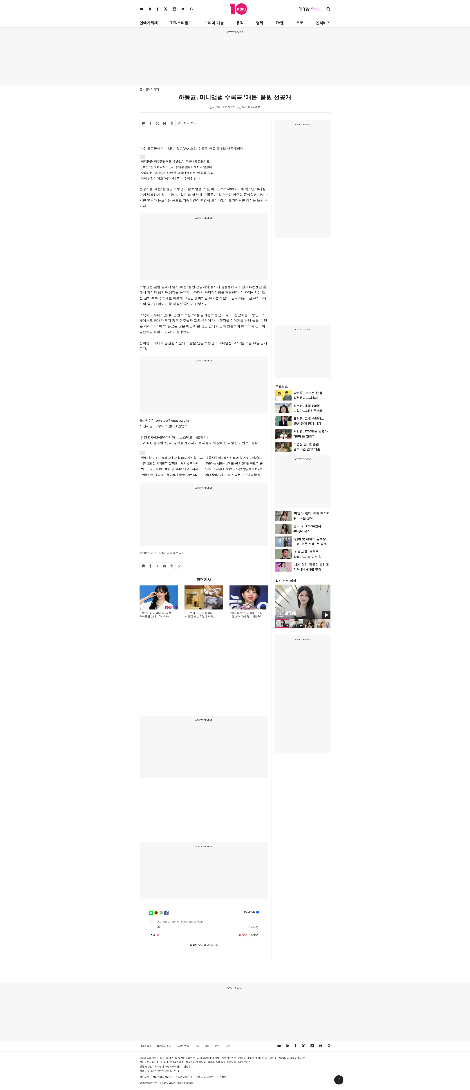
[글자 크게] (186, 123)
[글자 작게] (193, 123)
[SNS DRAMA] (150, 437)
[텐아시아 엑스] (165, 8)
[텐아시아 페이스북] (157, 8)
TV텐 (280, 23)
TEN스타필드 (181, 23)
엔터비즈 (323, 23)
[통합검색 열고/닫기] (328, 9)
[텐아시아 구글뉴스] (191, 8)
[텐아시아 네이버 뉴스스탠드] (183, 8)
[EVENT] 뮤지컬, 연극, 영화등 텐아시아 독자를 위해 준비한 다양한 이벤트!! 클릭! (199, 443)
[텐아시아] (238, 9)
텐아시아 (158, 1082)
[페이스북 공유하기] (150, 123)
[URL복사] (179, 123)
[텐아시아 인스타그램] (174, 8)
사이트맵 (222, 1076)
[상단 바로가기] (338, 1079)
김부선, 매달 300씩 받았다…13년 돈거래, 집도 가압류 (308, 410)
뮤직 (240, 23)
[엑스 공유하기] (157, 123)
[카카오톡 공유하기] (143, 123)
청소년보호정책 (183, 1076)
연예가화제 (149, 23)
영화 (259, 23)
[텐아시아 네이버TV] (150, 8)
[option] (302, 602)
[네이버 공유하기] (164, 123)
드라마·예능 (214, 23)
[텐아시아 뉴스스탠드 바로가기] (184, 437)
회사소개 (144, 1076)
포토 (299, 23)
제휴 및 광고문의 (204, 1076)
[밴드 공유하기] (172, 123)
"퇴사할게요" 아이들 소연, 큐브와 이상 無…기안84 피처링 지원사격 (246, 616)
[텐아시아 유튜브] (141, 8)
